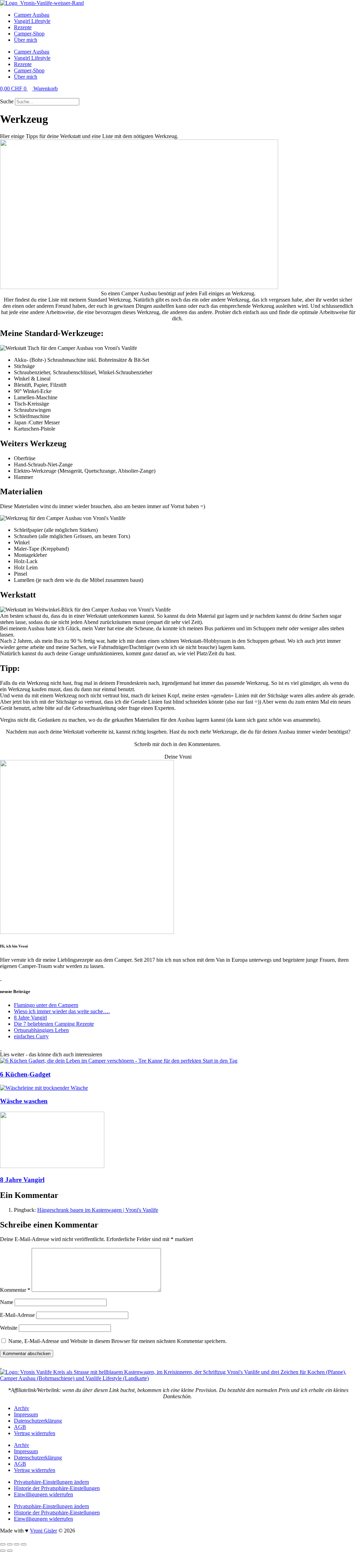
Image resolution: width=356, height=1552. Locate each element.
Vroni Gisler (43, 1531)
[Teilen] (16, 1544)
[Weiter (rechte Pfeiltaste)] (10, 1551)
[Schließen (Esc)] (23, 1544)
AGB (20, 1427)
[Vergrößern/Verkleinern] (3, 1544)
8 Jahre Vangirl (30, 1018)
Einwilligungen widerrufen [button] (43, 1494)
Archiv (21, 1408)
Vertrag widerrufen (34, 1433)
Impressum (26, 1414)
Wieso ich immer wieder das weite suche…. (62, 1011)
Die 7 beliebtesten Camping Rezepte (54, 1024)
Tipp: (10, 668)
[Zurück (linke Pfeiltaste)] (3, 1551)
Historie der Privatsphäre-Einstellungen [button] (57, 1488)
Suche (7, 101)
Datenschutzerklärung (38, 1421)
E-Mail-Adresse (17, 1315)
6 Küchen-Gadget (25, 1074)
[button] (178, 95)
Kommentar (15, 1290)
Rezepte (23, 27)
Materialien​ (21, 491)
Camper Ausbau (31, 15)
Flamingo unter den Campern (46, 1005)
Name (6, 1302)
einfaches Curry (31, 1036)
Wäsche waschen (24, 1101)
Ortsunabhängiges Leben (41, 1030)
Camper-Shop (29, 34)
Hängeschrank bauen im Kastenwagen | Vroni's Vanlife (97, 1210)
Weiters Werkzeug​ (33, 443)
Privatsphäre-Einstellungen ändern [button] (51, 1482)
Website (8, 1328)
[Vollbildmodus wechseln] (10, 1544)
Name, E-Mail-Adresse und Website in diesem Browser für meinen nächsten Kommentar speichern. (117, 1341)
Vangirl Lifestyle (32, 21)
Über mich (25, 40)
